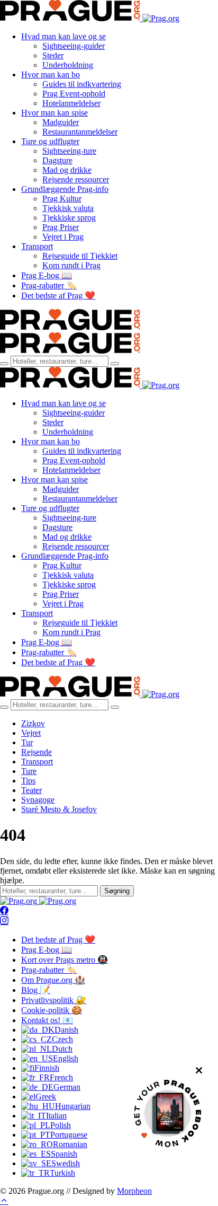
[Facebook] (4, 910)
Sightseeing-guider (73, 45)
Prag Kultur (61, 198)
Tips (28, 780)
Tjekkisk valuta (68, 208)
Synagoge (37, 799)
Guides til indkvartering (81, 84)
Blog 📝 (35, 989)
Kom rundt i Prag (71, 265)
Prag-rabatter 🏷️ (49, 285)
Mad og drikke (67, 169)
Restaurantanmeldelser (79, 131)
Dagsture (57, 160)
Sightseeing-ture (69, 150)
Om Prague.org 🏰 (53, 979)
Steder (52, 55)
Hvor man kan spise (54, 112)
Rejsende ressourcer (75, 179)
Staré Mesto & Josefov (59, 809)
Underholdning (67, 64)
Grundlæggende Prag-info (64, 188)
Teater (31, 790)
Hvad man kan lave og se (63, 36)
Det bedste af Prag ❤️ (58, 295)
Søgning (117, 891)
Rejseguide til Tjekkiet (79, 255)
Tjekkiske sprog (69, 217)
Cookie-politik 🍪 (51, 1010)
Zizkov (33, 723)
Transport (37, 246)
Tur (27, 742)
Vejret (31, 732)
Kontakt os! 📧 (47, 1020)
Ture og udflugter (50, 141)
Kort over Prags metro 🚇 (64, 959)
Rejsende (36, 751)
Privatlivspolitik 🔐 (53, 1000)
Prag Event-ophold (73, 93)
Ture (29, 771)
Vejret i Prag (63, 236)
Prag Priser (60, 227)
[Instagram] (4, 921)
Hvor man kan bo (50, 74)
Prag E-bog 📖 (46, 275)
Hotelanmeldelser (71, 103)
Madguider (60, 122)
